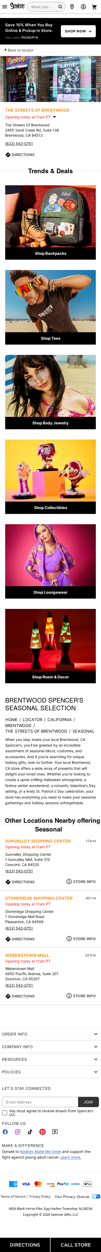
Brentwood (18, 725)
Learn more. (70, 1157)
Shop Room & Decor (50, 677)
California (59, 719)
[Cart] (94, 7)
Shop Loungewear (50, 592)
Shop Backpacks (50, 253)
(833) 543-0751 (19, 143)
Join (88, 1102)
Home (11, 719)
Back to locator (20, 50)
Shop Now (75, 31)
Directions (23, 155)
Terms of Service (13, 1196)
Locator (32, 719)
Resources (14, 1059)
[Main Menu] (4, 6)
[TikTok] (30, 1132)
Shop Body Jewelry (50, 423)
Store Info (84, 882)
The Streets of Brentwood (36, 731)
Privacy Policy (40, 1196)
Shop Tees (50, 338)
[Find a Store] (72, 6)
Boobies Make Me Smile (40, 1151)
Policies (11, 1071)
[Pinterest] (42, 1132)
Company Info (17, 1046)
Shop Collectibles (50, 507)
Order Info (14, 1034)
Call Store (76, 1245)
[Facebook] (5, 1132)
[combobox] (46, 6)
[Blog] (55, 1132)
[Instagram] (18, 1132)
